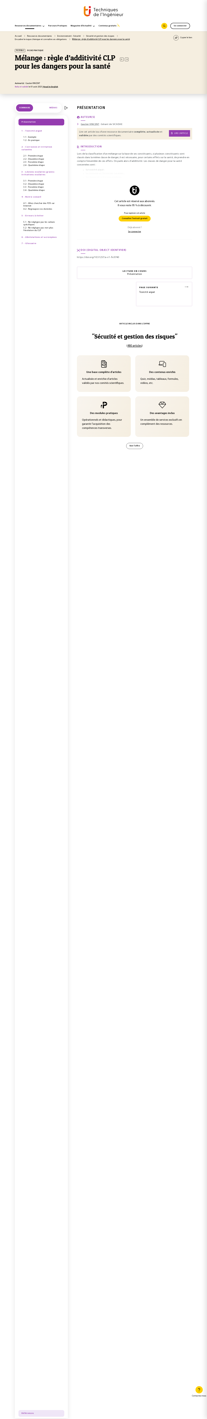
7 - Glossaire (29, 243)
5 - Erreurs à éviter (33, 216)
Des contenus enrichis (162, 372)
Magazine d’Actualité (81, 26)
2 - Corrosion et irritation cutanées (37, 148)
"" (134, 336)
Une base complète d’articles (103, 372)
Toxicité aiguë (148, 290)
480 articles (134, 345)
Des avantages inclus (162, 413)
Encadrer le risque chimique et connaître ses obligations (41, 39)
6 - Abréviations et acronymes (39, 237)
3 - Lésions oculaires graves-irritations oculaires (38, 173)
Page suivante (148, 287)
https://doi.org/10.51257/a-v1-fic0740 (98, 257)
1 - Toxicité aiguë (32, 131)
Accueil (18, 36)
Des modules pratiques (104, 413)
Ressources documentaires (28, 26)
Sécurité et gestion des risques (100, 36)
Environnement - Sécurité (69, 36)
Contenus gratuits (107, 26)
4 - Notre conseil (31, 197)
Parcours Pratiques (57, 26)
